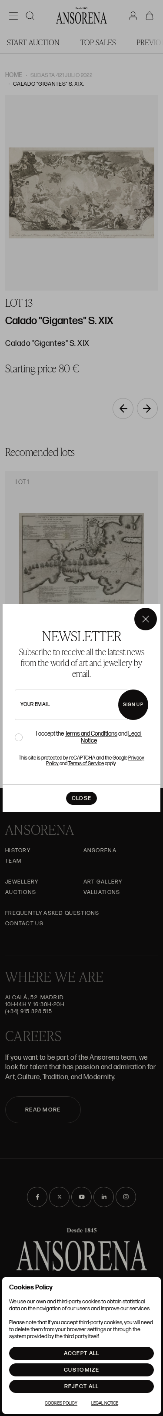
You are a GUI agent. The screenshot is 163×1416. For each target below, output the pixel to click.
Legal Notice (104, 1403)
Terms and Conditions (91, 733)
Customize (81, 1369)
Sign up (133, 704)
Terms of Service (86, 763)
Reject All (81, 1386)
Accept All (82, 1353)
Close (82, 798)
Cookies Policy (61, 1403)
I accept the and (89, 737)
